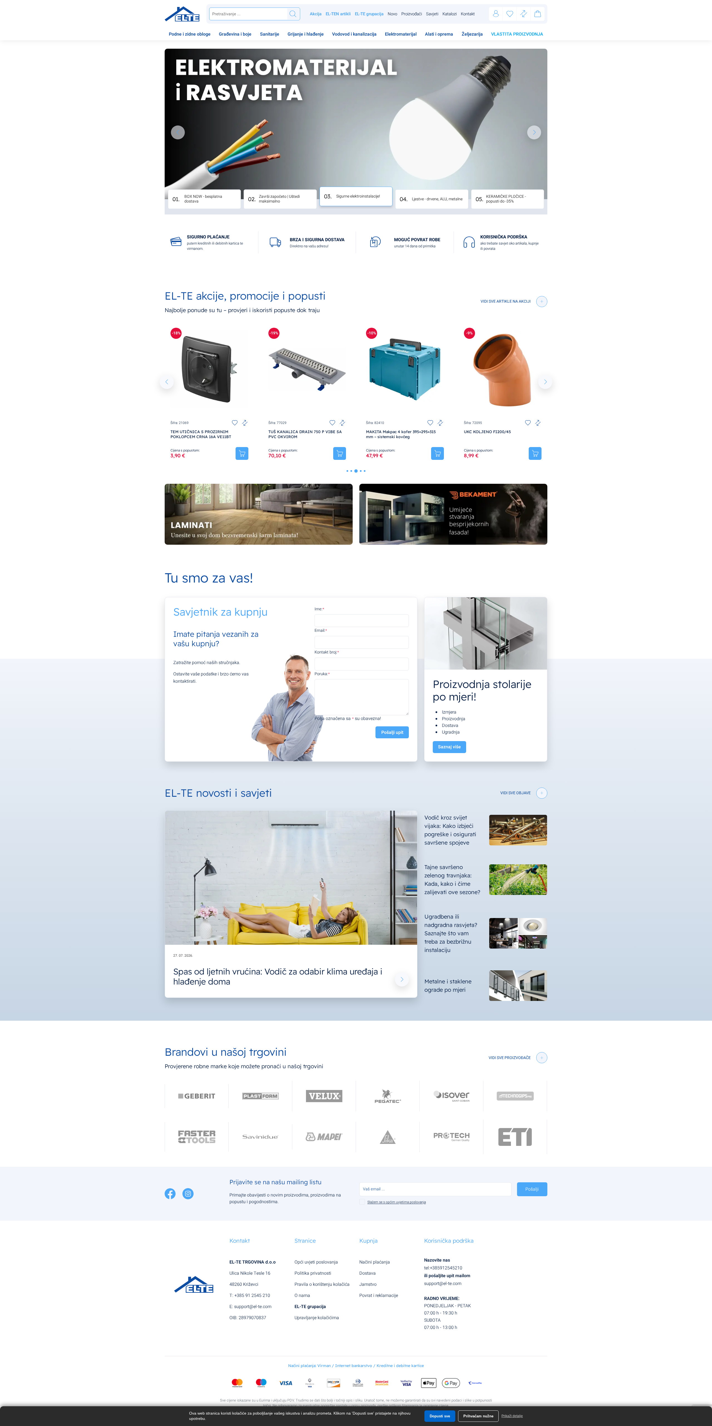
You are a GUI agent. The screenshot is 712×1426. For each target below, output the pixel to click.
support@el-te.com (252, 1306)
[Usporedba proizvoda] (244, 422)
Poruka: (321, 674)
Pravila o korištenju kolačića (322, 1284)
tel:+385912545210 (443, 1268)
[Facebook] (171, 1193)
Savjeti (432, 14)
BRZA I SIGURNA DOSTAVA (317, 239)
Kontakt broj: (326, 652)
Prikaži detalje (512, 1416)
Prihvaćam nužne (478, 1416)
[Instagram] (188, 1193)
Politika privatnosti (313, 1273)
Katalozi (449, 14)
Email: (320, 630)
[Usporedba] (523, 14)
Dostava (367, 1273)
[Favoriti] (509, 14)
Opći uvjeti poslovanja (316, 1262)
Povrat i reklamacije (378, 1295)
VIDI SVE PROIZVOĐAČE (510, 1058)
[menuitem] (190, 34)
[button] (178, 132)
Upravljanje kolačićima (317, 1317)
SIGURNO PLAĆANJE (208, 237)
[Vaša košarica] (537, 14)
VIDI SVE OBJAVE (515, 793)
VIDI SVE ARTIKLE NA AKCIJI (506, 301)
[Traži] (292, 13)
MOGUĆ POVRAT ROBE (417, 239)
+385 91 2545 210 (252, 1295)
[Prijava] (496, 14)
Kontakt (468, 14)
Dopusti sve (440, 1416)
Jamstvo (368, 1284)
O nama (302, 1295)
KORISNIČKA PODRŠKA (503, 237)
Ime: (318, 609)
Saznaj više (449, 747)
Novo (392, 14)
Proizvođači (411, 14)
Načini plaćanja (374, 1262)
